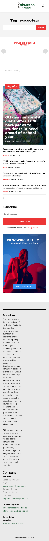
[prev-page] (3, 51)
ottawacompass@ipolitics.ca (15, 511)
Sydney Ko (9, 141)
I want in (23, 221)
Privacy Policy (32, 228)
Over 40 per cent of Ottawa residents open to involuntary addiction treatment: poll (23, 150)
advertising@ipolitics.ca (13, 524)
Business (6, 179)
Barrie (5, 191)
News (5, 167)
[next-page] (8, 198)
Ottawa (6, 155)
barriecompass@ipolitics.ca (15, 508)
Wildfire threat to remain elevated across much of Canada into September (24, 162)
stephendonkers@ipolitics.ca (15, 499)
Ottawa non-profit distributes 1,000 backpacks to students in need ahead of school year (23, 127)
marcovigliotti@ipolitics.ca (14, 486)
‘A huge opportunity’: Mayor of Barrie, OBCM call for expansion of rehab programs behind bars (24, 186)
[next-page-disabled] (45, 51)
